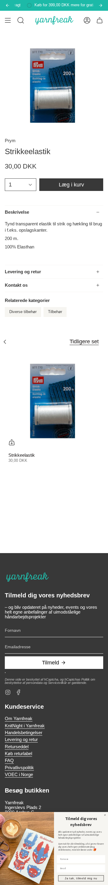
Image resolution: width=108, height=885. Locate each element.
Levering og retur (23, 271)
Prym (10, 140)
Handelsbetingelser (23, 732)
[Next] (100, 5)
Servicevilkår (57, 682)
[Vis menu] (8, 20)
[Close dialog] (104, 814)
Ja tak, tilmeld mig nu (81, 878)
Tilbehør (55, 312)
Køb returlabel (18, 753)
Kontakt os (16, 285)
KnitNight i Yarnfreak (25, 725)
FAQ (9, 760)
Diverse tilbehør (23, 312)
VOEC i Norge (19, 774)
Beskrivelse (17, 212)
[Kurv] (99, 20)
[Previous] (7, 5)
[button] (20, 20)
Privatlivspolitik (19, 767)
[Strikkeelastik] (54, 400)
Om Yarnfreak (18, 718)
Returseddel (16, 746)
